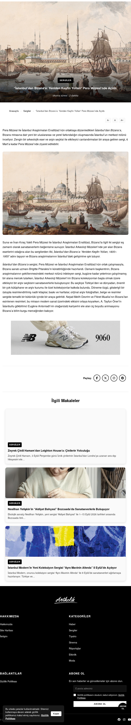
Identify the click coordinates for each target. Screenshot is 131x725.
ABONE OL (100, 704)
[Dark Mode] (120, 6)
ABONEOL (123, 707)
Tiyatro (72, 636)
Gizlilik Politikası (8, 681)
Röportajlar (75, 648)
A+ (122, 120)
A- (108, 120)
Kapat (56, 714)
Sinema (73, 642)
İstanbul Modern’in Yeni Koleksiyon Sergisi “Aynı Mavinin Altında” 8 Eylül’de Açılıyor (62, 568)
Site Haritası (6, 630)
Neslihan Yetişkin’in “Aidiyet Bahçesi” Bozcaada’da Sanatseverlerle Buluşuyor (59, 509)
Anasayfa (14, 110)
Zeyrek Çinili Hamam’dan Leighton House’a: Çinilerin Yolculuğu (49, 450)
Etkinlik (72, 654)
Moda (72, 660)
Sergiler (27, 110)
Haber (72, 624)
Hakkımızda (6, 624)
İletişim (4, 636)
